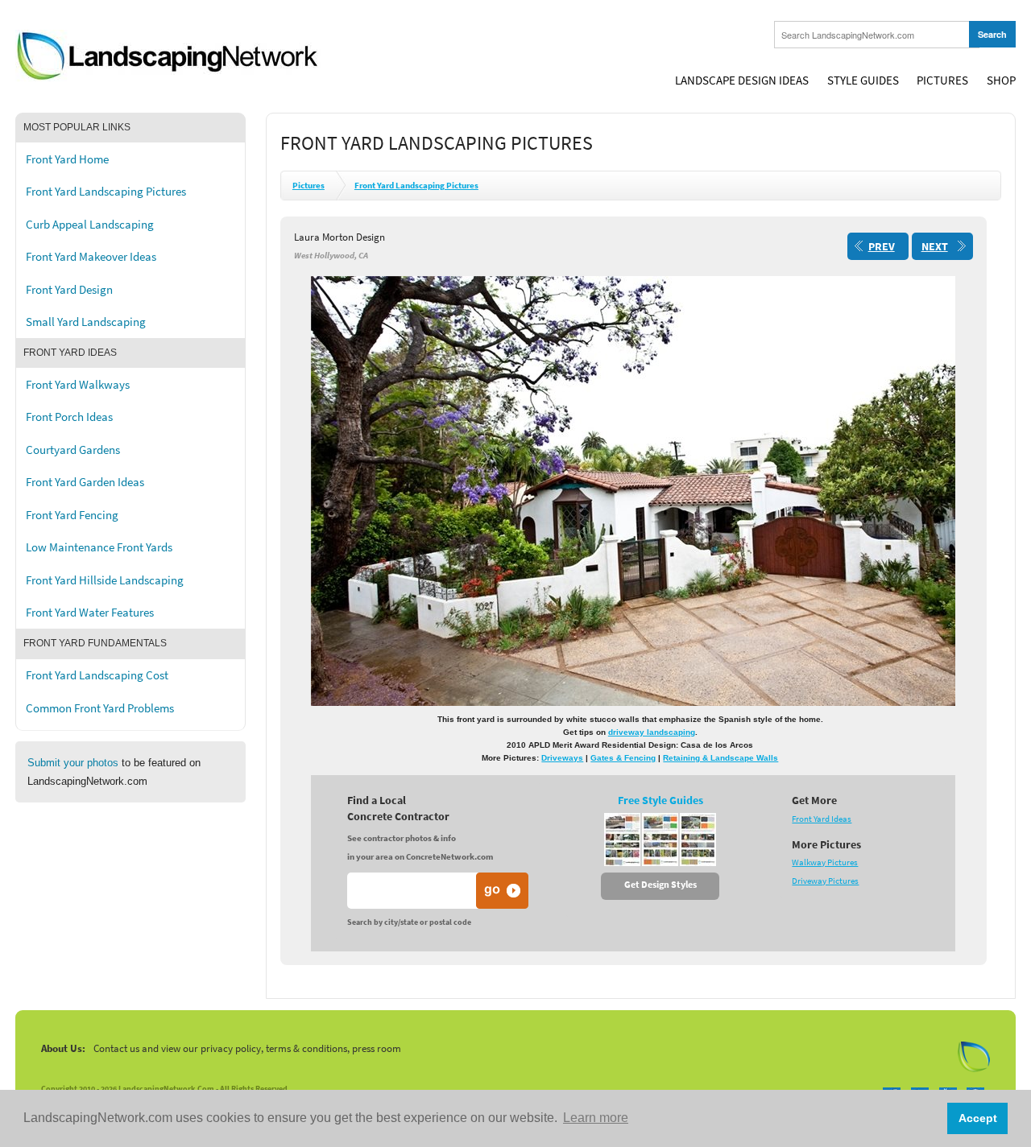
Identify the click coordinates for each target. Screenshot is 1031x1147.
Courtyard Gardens (73, 450)
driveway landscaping (651, 732)
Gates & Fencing (623, 757)
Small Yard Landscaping (86, 322)
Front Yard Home (67, 159)
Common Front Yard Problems (100, 708)
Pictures (942, 80)
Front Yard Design (69, 290)
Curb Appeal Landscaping (90, 225)
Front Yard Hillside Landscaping (105, 580)
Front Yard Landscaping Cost (97, 675)
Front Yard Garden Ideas (85, 482)
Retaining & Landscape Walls (720, 757)
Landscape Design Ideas (742, 80)
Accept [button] (978, 1118)
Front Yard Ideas (821, 819)
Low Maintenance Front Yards (99, 547)
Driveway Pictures (825, 881)
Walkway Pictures (825, 862)
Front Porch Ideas (69, 417)
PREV (881, 246)
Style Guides (863, 80)
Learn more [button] (595, 1117)
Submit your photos (72, 763)
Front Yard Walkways (78, 385)
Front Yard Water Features (90, 612)
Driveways (562, 757)
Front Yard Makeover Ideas (91, 257)
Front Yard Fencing (72, 515)
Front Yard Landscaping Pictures (106, 192)
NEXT (934, 246)
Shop (1001, 80)
